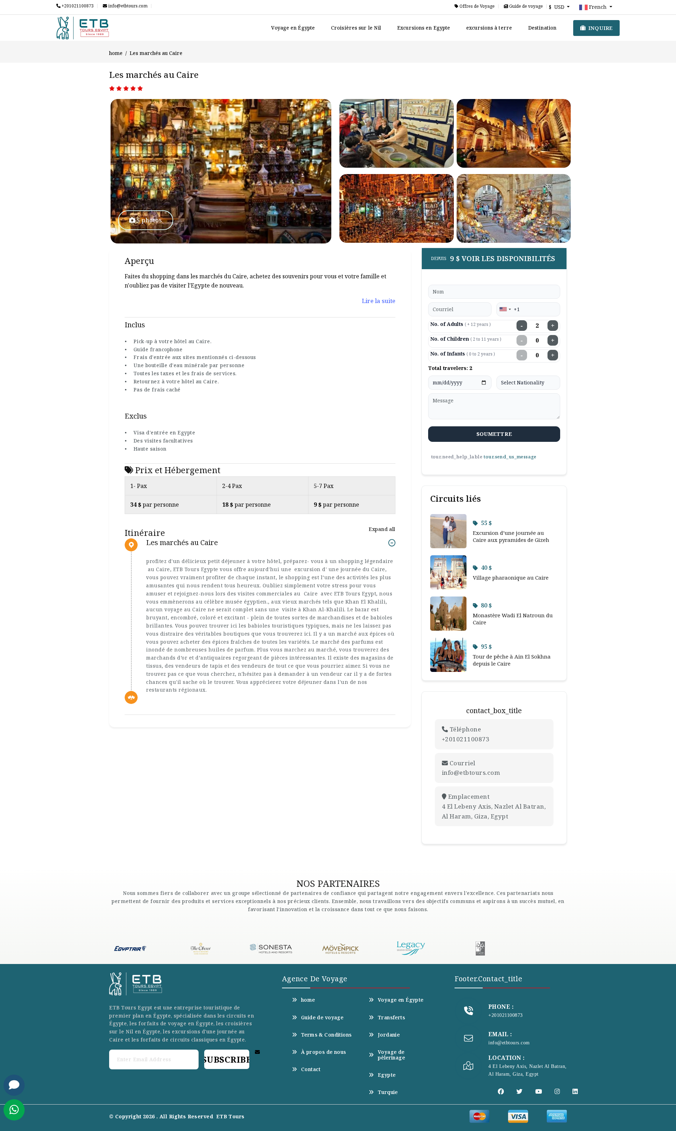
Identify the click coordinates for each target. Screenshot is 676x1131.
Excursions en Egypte (423, 27)
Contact (311, 1069)
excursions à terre (489, 27)
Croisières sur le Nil (356, 27)
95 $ (486, 646)
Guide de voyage (525, 6)
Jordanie (389, 1035)
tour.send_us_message (509, 456)
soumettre (494, 433)
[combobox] (505, 309)
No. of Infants (462, 353)
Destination (542, 27)
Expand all (382, 529)
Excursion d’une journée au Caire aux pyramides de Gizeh (511, 536)
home (116, 53)
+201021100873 (77, 6)
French (598, 7)
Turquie (388, 1092)
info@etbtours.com (127, 6)
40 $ (486, 567)
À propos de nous (323, 1052)
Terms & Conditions (326, 1035)
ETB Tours (230, 1116)
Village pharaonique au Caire (511, 577)
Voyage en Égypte (293, 27)
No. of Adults (460, 324)
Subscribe (226, 1059)
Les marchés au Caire (182, 542)
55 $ (486, 523)
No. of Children (465, 338)
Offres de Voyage (476, 6)
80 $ (486, 605)
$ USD (557, 7)
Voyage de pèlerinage (391, 1055)
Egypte (387, 1075)
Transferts (391, 1017)
